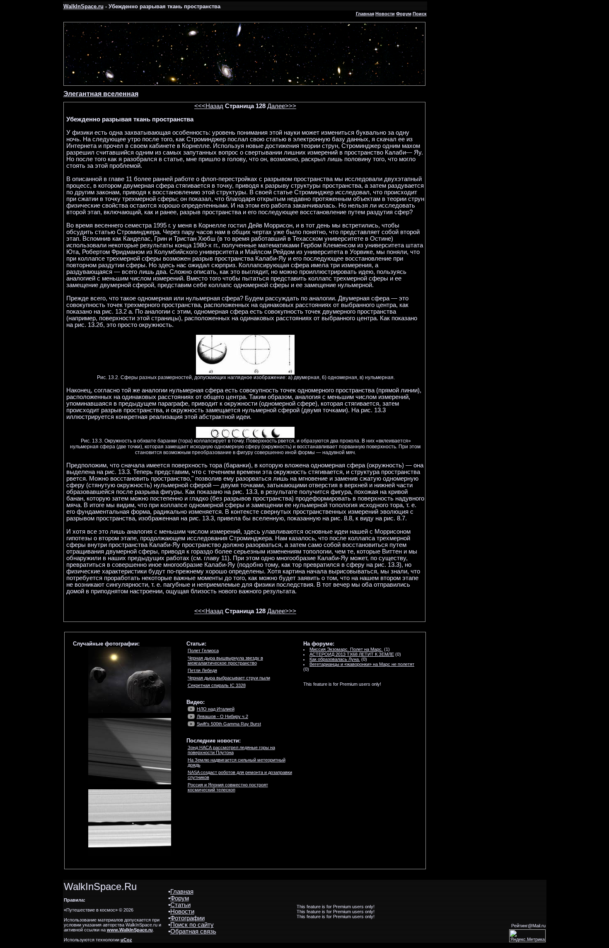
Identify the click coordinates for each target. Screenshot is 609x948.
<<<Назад (208, 106)
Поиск (420, 13)
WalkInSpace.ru (83, 6)
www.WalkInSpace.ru (130, 929)
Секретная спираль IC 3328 (217, 685)
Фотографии (187, 918)
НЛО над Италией (215, 708)
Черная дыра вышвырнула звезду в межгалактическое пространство (225, 660)
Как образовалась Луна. (334, 659)
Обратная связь (193, 931)
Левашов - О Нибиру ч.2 (222, 716)
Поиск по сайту (192, 924)
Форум (403, 13)
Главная (365, 13)
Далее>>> (281, 106)
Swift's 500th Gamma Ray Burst (229, 723)
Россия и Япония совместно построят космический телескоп (228, 787)
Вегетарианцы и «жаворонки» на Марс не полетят (361, 664)
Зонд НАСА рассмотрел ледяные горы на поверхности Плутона (231, 750)
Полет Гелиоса (203, 650)
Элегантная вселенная (100, 93)
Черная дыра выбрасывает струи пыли (229, 677)
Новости (385, 13)
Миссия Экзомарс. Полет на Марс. (346, 649)
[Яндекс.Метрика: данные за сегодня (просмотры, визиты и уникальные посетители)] (527, 935)
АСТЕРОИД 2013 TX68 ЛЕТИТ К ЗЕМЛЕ (351, 654)
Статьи (180, 905)
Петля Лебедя (202, 670)
